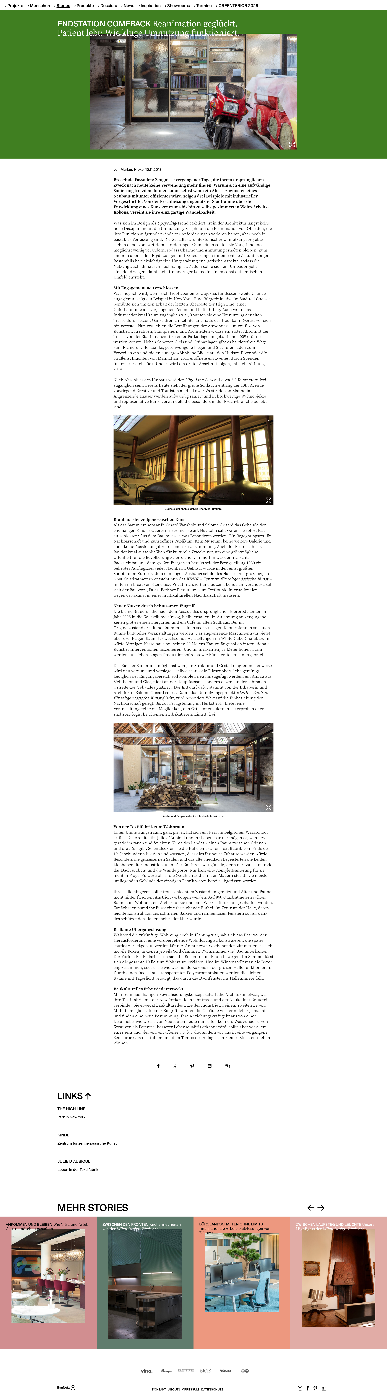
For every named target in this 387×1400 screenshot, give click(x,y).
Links (70, 1096)
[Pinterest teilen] (192, 1066)
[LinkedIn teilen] (209, 1066)
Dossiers (108, 5)
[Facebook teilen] (158, 1066)
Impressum (190, 1389)
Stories (63, 5)
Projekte (15, 5)
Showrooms (178, 5)
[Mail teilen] (227, 1066)
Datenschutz (212, 1389)
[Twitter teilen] (174, 1066)
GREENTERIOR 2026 (238, 5)
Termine (204, 5)
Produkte (85, 5)
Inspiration (151, 5)
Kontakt (159, 1389)
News (129, 5)
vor (321, 1207)
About (173, 1389)
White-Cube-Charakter (242, 638)
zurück (311, 1207)
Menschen (40, 5)
